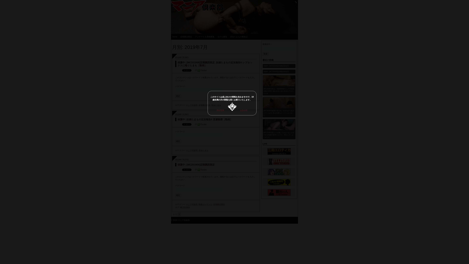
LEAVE (243, 110)
